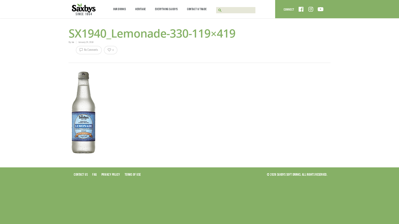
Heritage (140, 9)
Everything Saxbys (166, 9)
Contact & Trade (197, 9)
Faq (94, 174)
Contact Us (81, 174)
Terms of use (133, 174)
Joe (72, 42)
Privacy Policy (110, 174)
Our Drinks (119, 9)
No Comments (91, 50)
